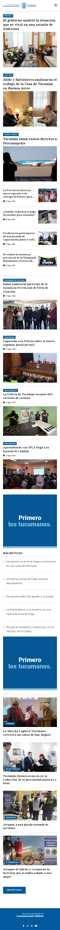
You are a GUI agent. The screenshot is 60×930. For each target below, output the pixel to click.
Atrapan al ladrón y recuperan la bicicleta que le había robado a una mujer (27, 872)
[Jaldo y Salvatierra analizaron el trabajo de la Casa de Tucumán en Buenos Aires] (30, 109)
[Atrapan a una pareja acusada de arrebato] (30, 805)
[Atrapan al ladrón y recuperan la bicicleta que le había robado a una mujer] (30, 850)
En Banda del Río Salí (14, 280)
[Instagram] (32, 925)
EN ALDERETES (10, 390)
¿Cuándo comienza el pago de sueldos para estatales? (19, 213)
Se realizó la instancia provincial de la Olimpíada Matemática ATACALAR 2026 (19, 257)
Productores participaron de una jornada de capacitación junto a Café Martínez (19, 236)
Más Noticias (14, 890)
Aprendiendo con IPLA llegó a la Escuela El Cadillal (26, 449)
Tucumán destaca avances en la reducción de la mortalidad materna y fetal (29, 779)
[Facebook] (24, 925)
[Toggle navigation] (56, 5)
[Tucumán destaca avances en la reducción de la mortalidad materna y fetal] (30, 757)
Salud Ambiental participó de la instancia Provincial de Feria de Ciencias (25, 287)
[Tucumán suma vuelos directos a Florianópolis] (30, 164)
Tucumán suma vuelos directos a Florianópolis (30, 141)
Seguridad (9, 337)
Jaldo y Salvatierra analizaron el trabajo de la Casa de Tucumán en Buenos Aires (30, 84)
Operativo (11, 817)
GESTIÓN (8, 75)
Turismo (10, 724)
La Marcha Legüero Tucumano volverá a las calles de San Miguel (26, 732)
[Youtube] (36, 925)
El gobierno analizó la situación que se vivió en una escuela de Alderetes (29, 24)
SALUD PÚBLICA (13, 769)
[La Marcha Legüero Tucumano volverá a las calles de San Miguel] (30, 712)
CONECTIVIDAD (10, 134)
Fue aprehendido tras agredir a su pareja (29, 596)
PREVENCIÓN (9, 444)
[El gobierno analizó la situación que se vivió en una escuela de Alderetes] (30, 49)
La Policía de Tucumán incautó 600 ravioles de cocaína (27, 396)
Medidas (8, 16)
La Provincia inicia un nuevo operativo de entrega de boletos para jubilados (17, 193)
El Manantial (12, 862)
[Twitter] (28, 925)
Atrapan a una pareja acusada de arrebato (25, 826)
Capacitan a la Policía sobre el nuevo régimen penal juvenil (29, 342)
